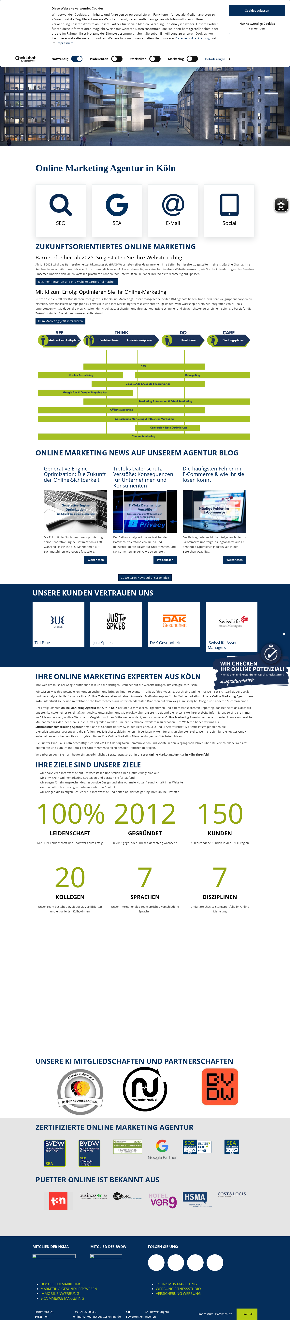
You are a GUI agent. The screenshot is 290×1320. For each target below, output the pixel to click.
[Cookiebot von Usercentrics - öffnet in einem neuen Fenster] (25, 59)
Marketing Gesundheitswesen (68, 1288)
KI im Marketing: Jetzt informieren (60, 321)
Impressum (64, 43)
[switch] (117, 59)
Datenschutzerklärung (192, 38)
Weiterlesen (96, 560)
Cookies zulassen (257, 10)
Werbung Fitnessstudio (178, 1288)
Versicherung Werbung (178, 1293)
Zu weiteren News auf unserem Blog (145, 577)
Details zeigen (215, 59)
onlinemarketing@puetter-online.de (97, 1316)
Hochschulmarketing (60, 1284)
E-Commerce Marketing (62, 1298)
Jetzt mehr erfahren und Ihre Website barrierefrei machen (76, 282)
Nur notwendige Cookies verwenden (257, 26)
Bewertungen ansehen (141, 1316)
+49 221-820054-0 (84, 1312)
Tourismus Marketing (176, 1284)
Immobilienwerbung (59, 1293)
